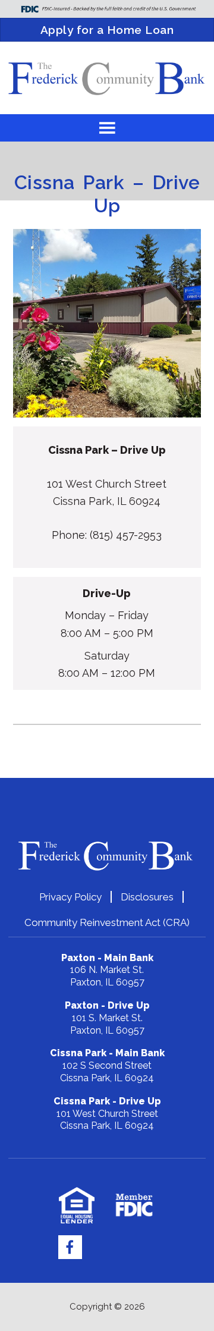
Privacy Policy (70, 897)
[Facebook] (70, 1247)
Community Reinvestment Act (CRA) (107, 922)
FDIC (134, 1205)
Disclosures (147, 897)
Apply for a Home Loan (107, 29)
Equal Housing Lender (77, 1205)
